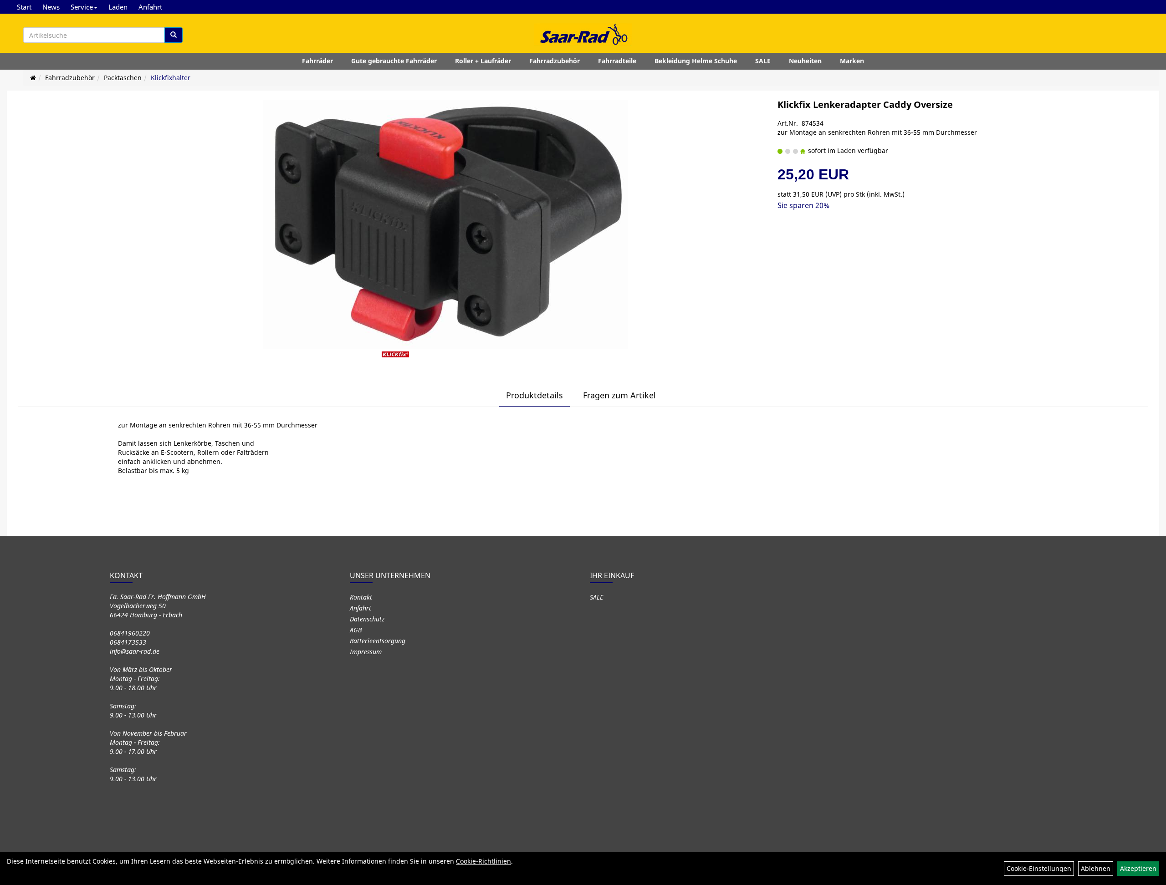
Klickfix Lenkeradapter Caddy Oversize (865, 104)
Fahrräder (317, 60)
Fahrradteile (617, 60)
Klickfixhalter (170, 77)
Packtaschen (123, 77)
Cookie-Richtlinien (483, 861)
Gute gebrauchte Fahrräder (394, 60)
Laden (118, 6)
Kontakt (361, 597)
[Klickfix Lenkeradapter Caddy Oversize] (445, 224)
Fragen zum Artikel (619, 395)
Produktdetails (534, 395)
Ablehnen (1095, 868)
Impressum (366, 651)
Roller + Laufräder (483, 60)
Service (82, 6)
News (51, 6)
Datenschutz (367, 619)
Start (24, 6)
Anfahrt (150, 6)
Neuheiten (805, 60)
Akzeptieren (1138, 868)
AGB (356, 630)
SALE (763, 60)
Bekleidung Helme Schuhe (696, 60)
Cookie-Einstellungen (1039, 868)
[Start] (33, 77)
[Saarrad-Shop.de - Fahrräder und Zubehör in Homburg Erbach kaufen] (583, 34)
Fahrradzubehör (554, 60)
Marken (852, 60)
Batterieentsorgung (377, 640)
